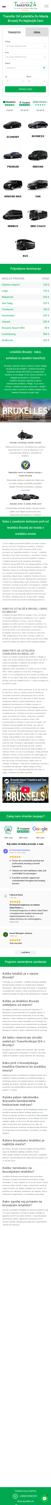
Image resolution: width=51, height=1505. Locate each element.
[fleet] (25, 497)
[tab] (14, 32)
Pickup (7, 41)
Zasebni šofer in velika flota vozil (25, 503)
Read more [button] (14, 922)
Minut (29, 76)
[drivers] (25, 435)
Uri (6, 76)
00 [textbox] (29, 81)
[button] (45, 1499)
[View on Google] (5, 934)
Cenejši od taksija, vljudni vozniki (25, 442)
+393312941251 (28, 1496)
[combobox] (25, 46)
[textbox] (25, 46)
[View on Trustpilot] (5, 896)
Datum (7, 63)
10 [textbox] (7, 81)
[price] (25, 465)
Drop (7, 52)
